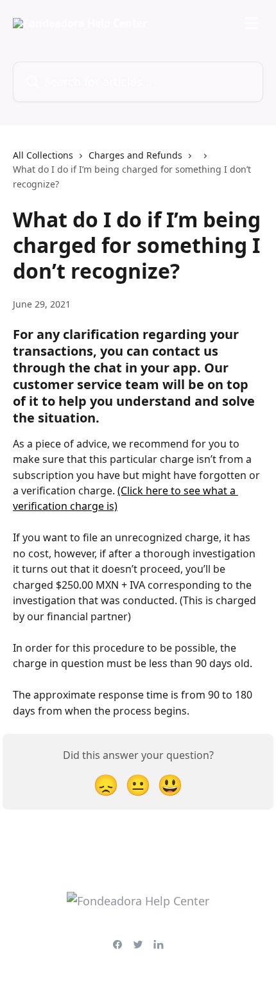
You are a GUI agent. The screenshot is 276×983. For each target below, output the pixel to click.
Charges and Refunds (135, 155)
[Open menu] (251, 23)
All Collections (43, 155)
